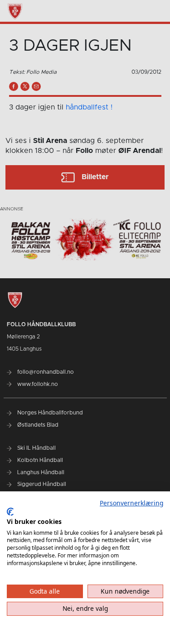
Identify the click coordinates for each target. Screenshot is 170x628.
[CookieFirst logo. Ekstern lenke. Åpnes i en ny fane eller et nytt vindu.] (10, 512)
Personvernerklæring (131, 503)
